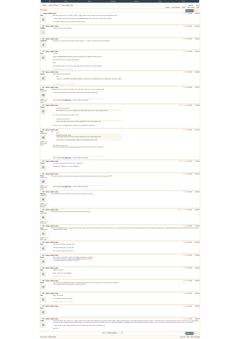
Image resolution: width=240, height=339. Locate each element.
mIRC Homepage (195, 337)
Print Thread (43, 10)
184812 (198, 26)
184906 (198, 255)
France (42, 102)
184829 (198, 130)
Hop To (104, 332)
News (160, 1)
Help (183, 1)
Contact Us (183, 337)
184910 (198, 293)
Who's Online (191, 7)
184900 (198, 226)
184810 (198, 13)
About (89, 1)
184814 (198, 51)
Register (136, 1)
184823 (198, 72)
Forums (44, 5)
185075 (198, 319)
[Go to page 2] (199, 10)
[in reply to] (181, 26)
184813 (198, 39)
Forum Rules (43, 337)
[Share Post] (193, 13)
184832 (198, 174)
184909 (198, 280)
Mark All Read (52, 337)
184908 (198, 268)
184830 (198, 161)
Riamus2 (179, 209)
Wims (180, 105)
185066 (198, 306)
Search (184, 7)
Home (65, 1)
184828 (198, 105)
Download (113, 1)
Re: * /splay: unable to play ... (51, 26)
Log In (198, 5)
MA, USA (42, 206)
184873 (198, 209)
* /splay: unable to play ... (49, 13)
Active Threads (176, 7)
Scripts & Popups (53, 5)
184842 (198, 192)
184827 (198, 87)
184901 (198, 242)
